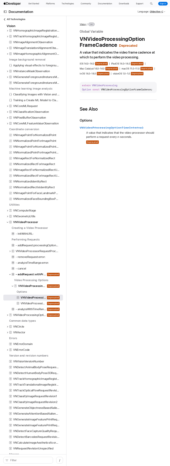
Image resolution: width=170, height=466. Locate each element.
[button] (151, 3)
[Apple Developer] (12, 3)
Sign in (163, 3)
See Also (89, 109)
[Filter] (30, 460)
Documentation (21, 12)
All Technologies (16, 19)
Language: (143, 11)
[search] (28, 460)
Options (86, 120)
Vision (83, 24)
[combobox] (30, 460)
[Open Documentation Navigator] (5, 11)
